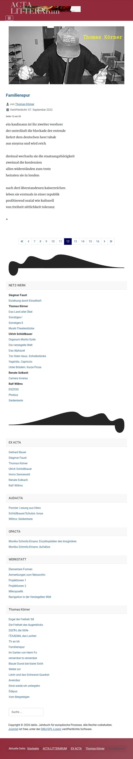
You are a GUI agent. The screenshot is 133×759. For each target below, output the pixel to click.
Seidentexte (16, 400)
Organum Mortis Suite (22, 339)
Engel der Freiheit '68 (21, 619)
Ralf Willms (16, 383)
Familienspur (17, 647)
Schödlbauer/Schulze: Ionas (26, 513)
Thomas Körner (18, 306)
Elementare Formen (20, 569)
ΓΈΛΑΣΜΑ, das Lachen (22, 636)
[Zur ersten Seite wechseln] (22, 241)
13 (75, 241)
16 (97, 241)
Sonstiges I (15, 317)
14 (82, 241)
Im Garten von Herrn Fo (23, 652)
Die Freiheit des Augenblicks (26, 624)
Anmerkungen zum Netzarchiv (27, 574)
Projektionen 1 (17, 580)
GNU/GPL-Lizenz (51, 729)
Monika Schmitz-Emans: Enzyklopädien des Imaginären (43, 541)
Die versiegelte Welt (20, 345)
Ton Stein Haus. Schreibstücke (27, 356)
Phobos (13, 395)
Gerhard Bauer (17, 452)
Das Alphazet (17, 350)
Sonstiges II (16, 322)
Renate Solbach (18, 372)
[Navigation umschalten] (9, 18)
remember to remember (23, 658)
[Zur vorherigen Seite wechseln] (28, 241)
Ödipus (13, 691)
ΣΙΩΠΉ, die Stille (18, 630)
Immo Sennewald (19, 474)
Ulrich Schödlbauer (20, 334)
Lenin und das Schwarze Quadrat (29, 674)
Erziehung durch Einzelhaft (25, 300)
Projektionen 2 (17, 585)
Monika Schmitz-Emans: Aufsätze (29, 547)
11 (60, 241)
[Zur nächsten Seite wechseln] (104, 241)
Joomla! (13, 729)
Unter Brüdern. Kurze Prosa (25, 367)
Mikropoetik (16, 591)
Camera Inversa (18, 378)
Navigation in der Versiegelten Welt (30, 597)
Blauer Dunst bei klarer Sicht (26, 663)
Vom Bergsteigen (19, 697)
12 (67, 241)
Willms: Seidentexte (21, 519)
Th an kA (14, 641)
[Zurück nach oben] (127, 752)
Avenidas (14, 680)
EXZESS (14, 389)
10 (53, 241)
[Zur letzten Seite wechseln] (111, 241)
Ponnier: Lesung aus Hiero (25, 508)
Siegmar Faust (18, 295)
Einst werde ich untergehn (24, 685)
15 (90, 241)
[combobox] (26, 712)
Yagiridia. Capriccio (20, 361)
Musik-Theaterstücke (21, 328)
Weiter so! (15, 669)
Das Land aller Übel (20, 311)
